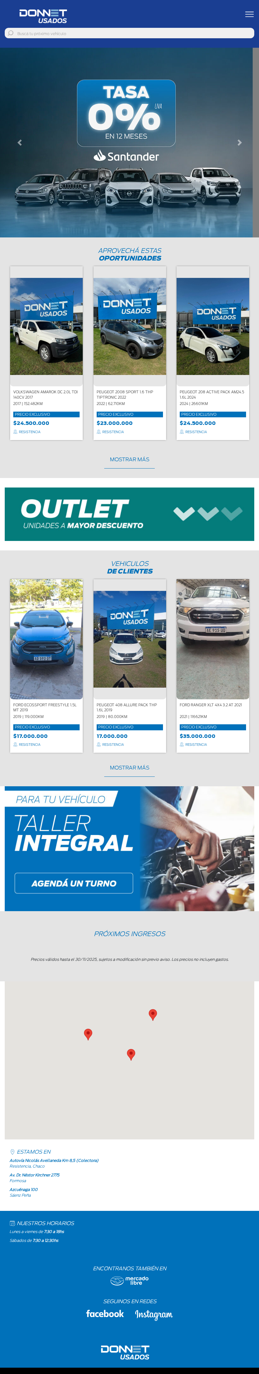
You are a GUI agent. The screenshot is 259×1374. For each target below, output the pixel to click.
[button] (19, 142)
